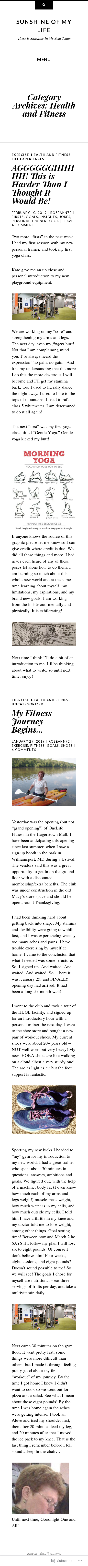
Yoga (54, 221)
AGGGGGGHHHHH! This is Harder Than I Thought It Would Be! (43, 184)
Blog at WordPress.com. (44, 1553)
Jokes (65, 217)
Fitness (37, 745)
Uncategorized (28, 704)
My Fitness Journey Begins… (32, 721)
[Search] (44, 5)
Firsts (18, 217)
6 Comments (24, 750)
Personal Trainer (29, 221)
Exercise (20, 155)
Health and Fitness (51, 155)
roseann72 (61, 213)
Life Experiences (28, 159)
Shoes (67, 745)
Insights (48, 217)
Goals (32, 217)
